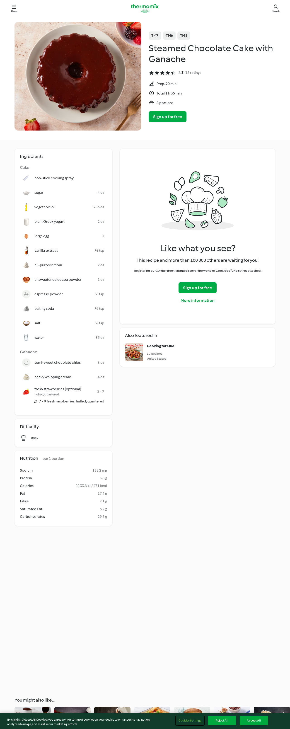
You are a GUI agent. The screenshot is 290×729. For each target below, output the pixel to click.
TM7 (155, 35)
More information (198, 300)
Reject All (221, 720)
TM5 (183, 35)
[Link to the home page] (145, 8)
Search (276, 11)
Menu (14, 11)
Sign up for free (167, 116)
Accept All (254, 720)
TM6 (169, 35)
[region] (145, 721)
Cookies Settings (190, 720)
